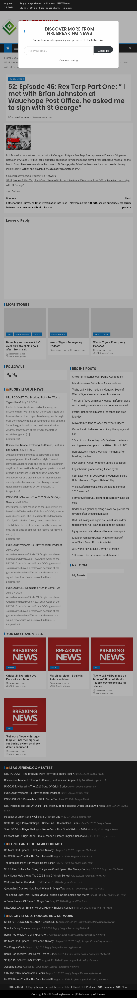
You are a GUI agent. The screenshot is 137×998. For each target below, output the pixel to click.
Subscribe (103, 50)
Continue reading (68, 60)
